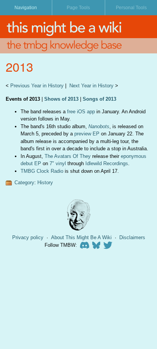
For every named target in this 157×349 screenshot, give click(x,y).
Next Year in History (91, 85)
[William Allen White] (78, 215)
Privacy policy (27, 237)
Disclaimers (132, 237)
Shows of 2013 (61, 99)
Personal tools (131, 7)
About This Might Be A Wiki (81, 237)
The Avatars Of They (68, 156)
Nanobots (98, 126)
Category (24, 182)
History (45, 182)
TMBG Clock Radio (42, 171)
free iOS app (81, 111)
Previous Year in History (37, 85)
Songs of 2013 (99, 99)
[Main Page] (78, 26)
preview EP (86, 134)
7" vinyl (58, 163)
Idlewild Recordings (106, 163)
